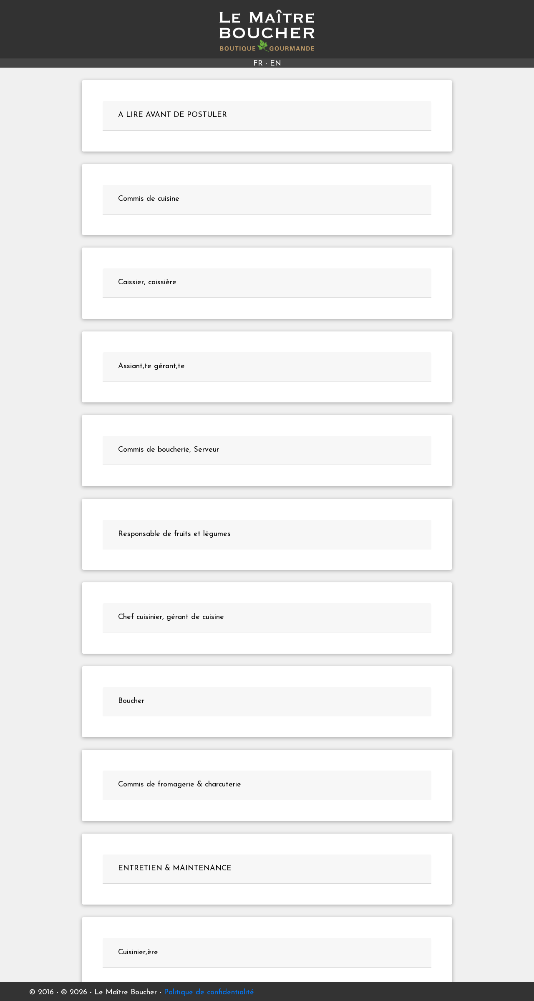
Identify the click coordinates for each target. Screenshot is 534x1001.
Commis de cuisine (148, 199)
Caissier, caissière (147, 282)
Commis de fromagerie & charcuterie (179, 785)
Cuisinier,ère (138, 952)
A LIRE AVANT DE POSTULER (172, 115)
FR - (261, 64)
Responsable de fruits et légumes (174, 534)
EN (275, 64)
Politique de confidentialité (209, 992)
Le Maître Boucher (267, 31)
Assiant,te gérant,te (151, 366)
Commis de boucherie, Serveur (168, 450)
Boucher (131, 701)
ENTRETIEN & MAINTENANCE (175, 868)
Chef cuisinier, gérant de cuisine (171, 617)
